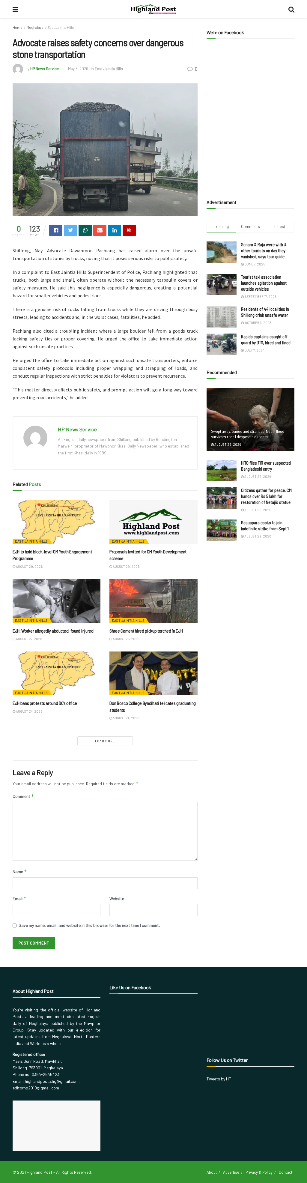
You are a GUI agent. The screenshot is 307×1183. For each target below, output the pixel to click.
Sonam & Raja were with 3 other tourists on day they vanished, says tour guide (263, 250)
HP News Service (44, 68)
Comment (23, 796)
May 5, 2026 (78, 68)
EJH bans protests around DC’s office (45, 703)
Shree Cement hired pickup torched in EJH (146, 630)
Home (17, 27)
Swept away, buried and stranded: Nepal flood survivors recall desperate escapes (247, 434)
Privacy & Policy (259, 1172)
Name (20, 871)
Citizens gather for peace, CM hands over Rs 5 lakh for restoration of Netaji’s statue (266, 496)
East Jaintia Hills (61, 27)
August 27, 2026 (28, 639)
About (212, 1172)
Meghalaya (35, 27)
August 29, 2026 (29, 566)
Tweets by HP (219, 1078)
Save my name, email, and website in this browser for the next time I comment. (89, 925)
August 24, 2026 (28, 711)
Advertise (231, 1172)
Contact (285, 1172)
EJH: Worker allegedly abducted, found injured (53, 630)
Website (116, 898)
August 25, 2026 (125, 639)
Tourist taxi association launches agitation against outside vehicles (264, 283)
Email (19, 898)
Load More (105, 741)
